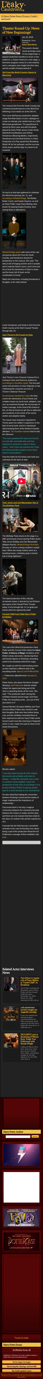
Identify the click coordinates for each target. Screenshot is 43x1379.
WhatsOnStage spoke (11, 252)
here (4, 837)
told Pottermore (17, 685)
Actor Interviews (29, 44)
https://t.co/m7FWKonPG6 (28, 671)
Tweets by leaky (22, 1338)
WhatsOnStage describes (28, 545)
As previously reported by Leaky (15, 396)
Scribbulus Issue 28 (21, 1350)
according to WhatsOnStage (14, 198)
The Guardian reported (20, 431)
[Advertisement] (21, 1079)
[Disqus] (21, 876)
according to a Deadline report (15, 383)
